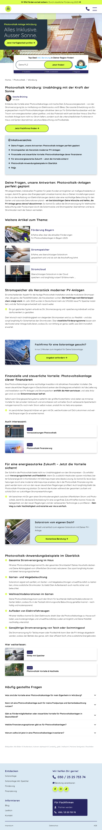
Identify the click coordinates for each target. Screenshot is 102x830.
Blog (7, 805)
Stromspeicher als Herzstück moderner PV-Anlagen (35, 150)
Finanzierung (11, 791)
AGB (95, 826)
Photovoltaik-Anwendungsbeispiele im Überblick (34, 163)
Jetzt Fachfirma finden (26, 128)
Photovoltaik (19, 80)
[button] (51, 695)
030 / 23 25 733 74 (72, 777)
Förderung (10, 786)
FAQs (13, 167)
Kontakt (8, 815)
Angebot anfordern (55, 357)
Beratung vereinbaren (65, 783)
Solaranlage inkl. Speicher (17, 781)
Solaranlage (10, 776)
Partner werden (65, 807)
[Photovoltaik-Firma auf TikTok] (66, 788)
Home (8, 80)
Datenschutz (53, 826)
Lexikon (8, 810)
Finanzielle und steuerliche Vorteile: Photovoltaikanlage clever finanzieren (46, 154)
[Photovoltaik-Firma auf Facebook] (55, 788)
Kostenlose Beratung (56, 539)
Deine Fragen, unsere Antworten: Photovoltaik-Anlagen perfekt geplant (45, 145)
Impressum (9, 826)
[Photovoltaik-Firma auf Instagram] (61, 788)
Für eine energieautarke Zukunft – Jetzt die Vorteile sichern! (39, 159)
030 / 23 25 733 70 (67, 812)
